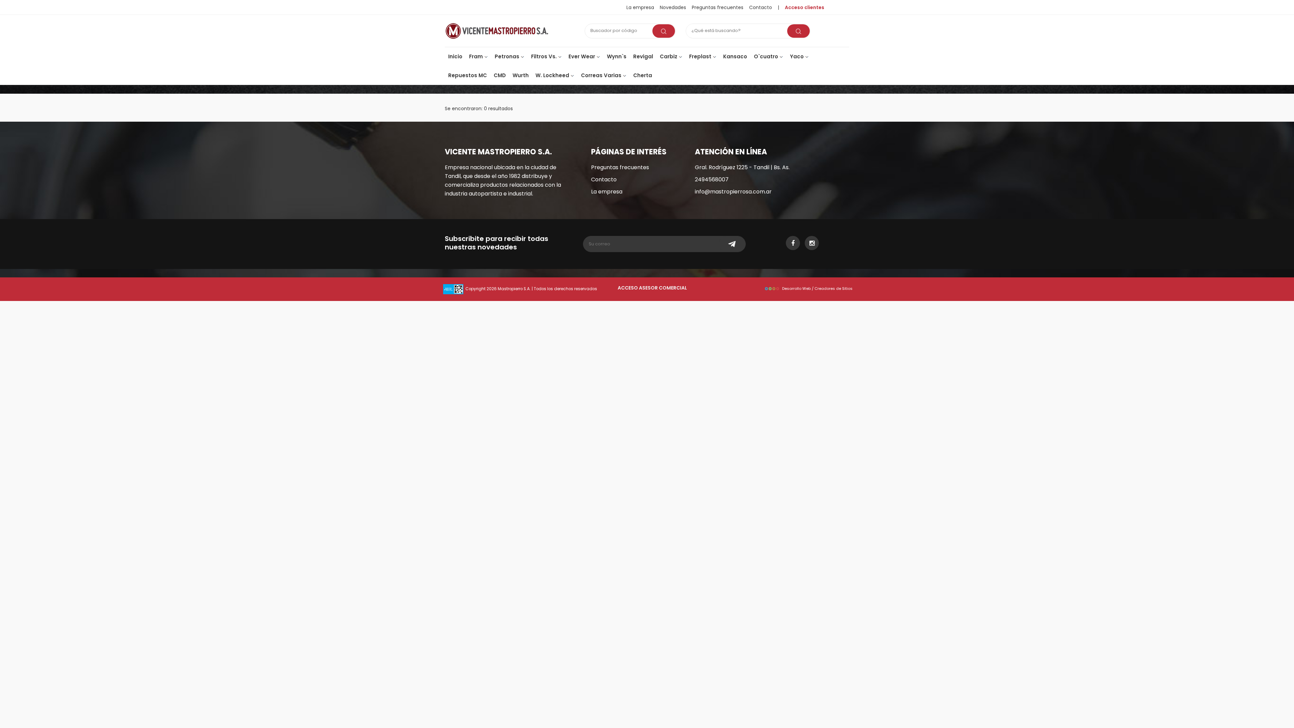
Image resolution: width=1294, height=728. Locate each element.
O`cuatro (766, 56)
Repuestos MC (467, 75)
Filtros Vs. (544, 56)
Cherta (642, 75)
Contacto (604, 179)
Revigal (643, 56)
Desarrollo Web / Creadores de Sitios (817, 288)
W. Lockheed (553, 75)
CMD (500, 75)
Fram (476, 56)
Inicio (455, 56)
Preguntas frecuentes (717, 7)
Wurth (521, 75)
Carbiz (669, 56)
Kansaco (735, 56)
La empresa (640, 7)
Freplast (701, 56)
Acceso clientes (804, 7)
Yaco (797, 56)
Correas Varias (602, 75)
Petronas (508, 56)
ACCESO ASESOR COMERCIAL (652, 287)
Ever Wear (582, 56)
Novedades (673, 7)
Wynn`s (616, 56)
